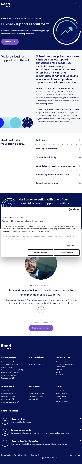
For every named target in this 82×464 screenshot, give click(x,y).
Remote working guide (20, 430)
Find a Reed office (62, 399)
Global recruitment (7, 367)
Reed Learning (6, 378)
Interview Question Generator (24, 441)
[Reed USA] (5, 4)
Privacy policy (6, 455)
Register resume (61, 393)
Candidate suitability (45, 157)
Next (46, 320)
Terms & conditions (21, 455)
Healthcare (59, 369)
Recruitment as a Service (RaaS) (12, 370)
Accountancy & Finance (64, 362)
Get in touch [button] (10, 42)
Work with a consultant (36, 364)
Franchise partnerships (8, 402)
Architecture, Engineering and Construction (66, 365)
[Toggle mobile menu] (78, 5)
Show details (70, 246)
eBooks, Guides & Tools (37, 393)
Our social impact (7, 394)
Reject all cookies (40, 252)
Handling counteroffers (46, 149)
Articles (31, 391)
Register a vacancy (62, 396)
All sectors (13, 18)
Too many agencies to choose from (52, 175)
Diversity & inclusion (8, 396)
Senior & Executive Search (10, 364)
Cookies (34, 455)
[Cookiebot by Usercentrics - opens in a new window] (70, 210)
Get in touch (60, 391)
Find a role (32, 362)
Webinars (32, 399)
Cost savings (41, 140)
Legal (58, 372)
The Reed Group (6, 391)
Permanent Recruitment (9, 362)
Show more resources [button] (41, 328)
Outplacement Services (9, 375)
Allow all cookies (67, 252)
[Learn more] (71, 455)
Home (3, 18)
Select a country (51, 457)
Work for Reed (6, 399)
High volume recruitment (47, 183)
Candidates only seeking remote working (55, 166)
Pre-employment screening (10, 372)
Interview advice (17, 419)
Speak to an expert (62, 401)
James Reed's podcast (36, 396)
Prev (36, 320)
